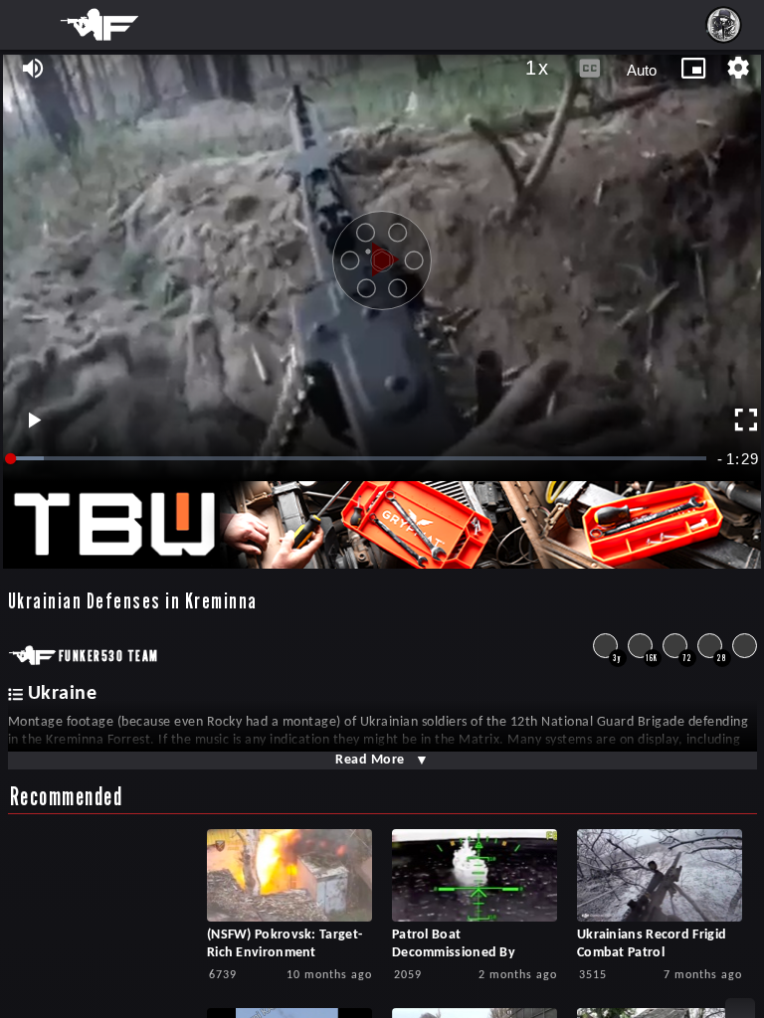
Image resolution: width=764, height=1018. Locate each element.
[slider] (359, 458)
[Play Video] (382, 252)
